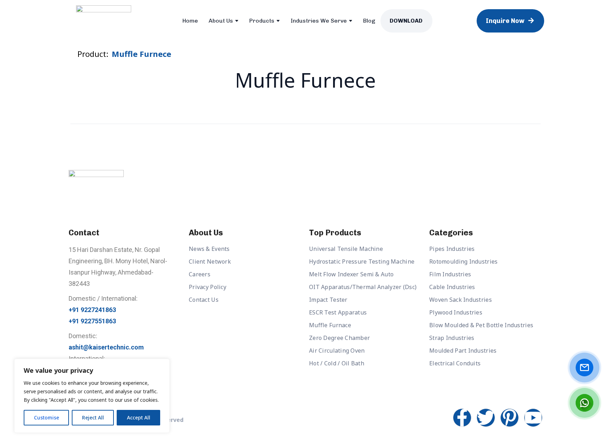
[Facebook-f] (462, 417)
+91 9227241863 (92, 309)
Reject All (93, 417)
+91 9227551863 (92, 321)
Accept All (138, 417)
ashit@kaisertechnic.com (106, 347)
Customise (46, 417)
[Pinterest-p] (509, 417)
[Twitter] (486, 417)
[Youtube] (533, 417)
